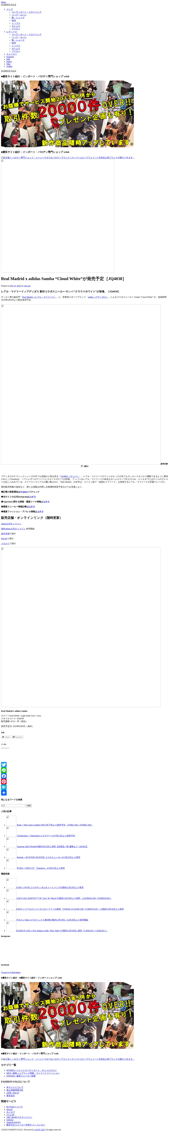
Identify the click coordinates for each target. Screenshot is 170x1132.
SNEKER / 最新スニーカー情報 (21, 1076)
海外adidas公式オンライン (13, 529)
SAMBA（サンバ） (70, 476)
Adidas (9, 66)
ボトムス (16, 26)
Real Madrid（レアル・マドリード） (39, 297)
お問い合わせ (12, 1093)
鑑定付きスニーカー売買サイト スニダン (25, 1125)
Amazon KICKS (13, 1122)
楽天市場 (5, 534)
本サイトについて (14, 1087)
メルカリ (5, 543)
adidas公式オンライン (11, 524)
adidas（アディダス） (98, 297)
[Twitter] (85, 765)
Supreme (10, 57)
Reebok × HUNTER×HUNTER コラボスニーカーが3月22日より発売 (48, 857)
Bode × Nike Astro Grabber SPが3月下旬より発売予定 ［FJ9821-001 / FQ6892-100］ (55, 825)
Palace (9, 61)
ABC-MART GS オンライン (19, 1117)
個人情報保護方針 (14, 1090)
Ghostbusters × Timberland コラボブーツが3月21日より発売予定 (46, 836)
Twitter (23, 492)
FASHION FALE (8, 4)
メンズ (9, 9)
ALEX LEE (40, 1130)
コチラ (32, 497)
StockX (4, 538)
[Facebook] (85, 776)
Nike (8, 64)
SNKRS (9, 1120)
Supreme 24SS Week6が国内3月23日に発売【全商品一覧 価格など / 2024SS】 (52, 846)
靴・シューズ (18, 18)
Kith (8, 59)
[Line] (85, 770)
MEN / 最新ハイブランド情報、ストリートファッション (33, 1073)
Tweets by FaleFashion (10, 972)
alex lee (27, 286)
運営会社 (10, 1096)
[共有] (85, 793)
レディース (11, 32)
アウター (16, 29)
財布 (14, 20)
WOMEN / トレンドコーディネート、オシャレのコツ (31, 1070)
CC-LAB (10, 1115)
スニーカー (11, 54)
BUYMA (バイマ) (14, 1107)
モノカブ (10, 1112)
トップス (16, 23)
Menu (3, 2)
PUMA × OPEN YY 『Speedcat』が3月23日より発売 (41, 868)
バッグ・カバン (19, 15)
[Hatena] (85, 787)
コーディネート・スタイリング (26, 12)
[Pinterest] (85, 781)
